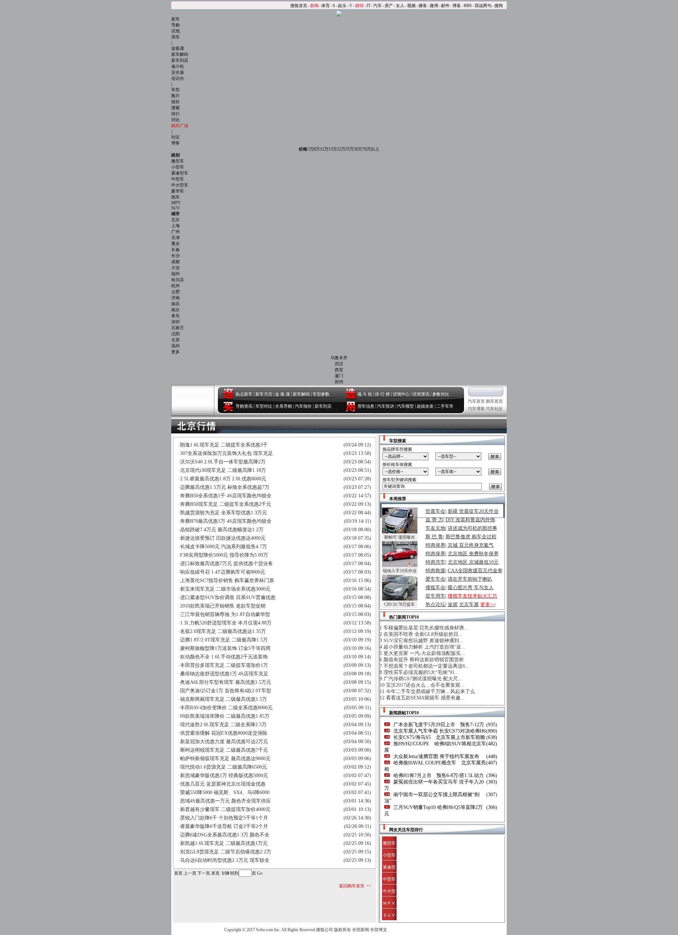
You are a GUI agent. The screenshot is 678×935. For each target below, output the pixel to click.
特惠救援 (435, 570)
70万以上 (370, 149)
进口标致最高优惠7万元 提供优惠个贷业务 (226, 563)
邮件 (445, 5)
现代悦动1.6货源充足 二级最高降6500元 (223, 767)
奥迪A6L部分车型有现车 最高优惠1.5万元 (225, 682)
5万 (310, 149)
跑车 (175, 197)
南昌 (175, 303)
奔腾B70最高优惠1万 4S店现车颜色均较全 (226, 521)
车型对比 (263, 406)
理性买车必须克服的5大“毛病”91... (421, 672)
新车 (175, 19)
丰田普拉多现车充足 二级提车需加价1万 (224, 665)
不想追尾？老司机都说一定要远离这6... (426, 666)
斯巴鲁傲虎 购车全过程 (471, 536)
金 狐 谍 (282, 394)
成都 (175, 261)
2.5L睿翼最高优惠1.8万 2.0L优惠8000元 (223, 478)
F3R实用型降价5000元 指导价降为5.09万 (224, 555)
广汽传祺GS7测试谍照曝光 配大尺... (422, 678)
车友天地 (435, 528)
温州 (175, 345)
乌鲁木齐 (339, 357)
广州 (175, 231)
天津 (175, 237)
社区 (175, 137)
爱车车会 (435, 579)
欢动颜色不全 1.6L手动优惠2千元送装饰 (224, 656)
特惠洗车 (435, 562)
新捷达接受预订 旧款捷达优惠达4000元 (223, 538)
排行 (175, 113)
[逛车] (227, 393)
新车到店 (179, 60)
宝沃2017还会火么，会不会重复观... (425, 685)
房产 (389, 5)
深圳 (175, 321)
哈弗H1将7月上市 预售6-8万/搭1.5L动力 (438, 775)
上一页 (190, 873)
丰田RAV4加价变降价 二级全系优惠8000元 (226, 707)
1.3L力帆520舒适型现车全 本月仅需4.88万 (226, 623)
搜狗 (498, 5)
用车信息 (365, 406)
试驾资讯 (420, 394)
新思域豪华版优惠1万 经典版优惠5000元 (224, 775)
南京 (175, 309)
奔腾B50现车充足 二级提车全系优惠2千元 (225, 504)
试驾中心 (401, 394)
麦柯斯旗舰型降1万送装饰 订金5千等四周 (225, 648)
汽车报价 (303, 406)
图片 (175, 95)
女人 (400, 5)
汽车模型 (405, 406)
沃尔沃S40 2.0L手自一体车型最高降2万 (223, 461)
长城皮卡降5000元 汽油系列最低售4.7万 (223, 546)
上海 (175, 225)
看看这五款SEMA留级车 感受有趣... (425, 697)
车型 (175, 89)
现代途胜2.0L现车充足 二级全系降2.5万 (223, 724)
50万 (358, 149)
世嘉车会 (435, 511)
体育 (325, 5)
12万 (324, 149)
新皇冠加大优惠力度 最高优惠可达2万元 (224, 741)
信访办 (177, 78)
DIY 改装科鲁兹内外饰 (470, 519)
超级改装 (425, 406)
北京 (175, 219)
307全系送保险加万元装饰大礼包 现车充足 (226, 453)
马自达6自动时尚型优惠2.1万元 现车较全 (224, 860)
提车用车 (435, 596)
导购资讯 (244, 406)
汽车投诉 (385, 406)
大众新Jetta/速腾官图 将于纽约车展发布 (435, 756)
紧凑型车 (179, 173)
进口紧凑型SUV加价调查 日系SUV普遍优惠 (227, 597)
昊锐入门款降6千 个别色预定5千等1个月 (224, 818)
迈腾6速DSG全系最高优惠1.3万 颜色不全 (224, 835)
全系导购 (283, 406)
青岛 (175, 315)
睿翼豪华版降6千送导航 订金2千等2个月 (224, 826)
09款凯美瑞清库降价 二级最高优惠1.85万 (224, 716)
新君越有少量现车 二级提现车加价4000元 (225, 809)
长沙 (175, 255)
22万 (341, 149)
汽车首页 (476, 401)
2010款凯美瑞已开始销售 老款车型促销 (223, 606)
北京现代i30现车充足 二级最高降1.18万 (223, 470)
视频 (411, 5)
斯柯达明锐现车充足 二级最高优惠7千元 (224, 750)
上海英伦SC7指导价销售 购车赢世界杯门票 (227, 580)
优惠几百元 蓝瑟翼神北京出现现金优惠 (223, 784)
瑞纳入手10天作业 (400, 570)
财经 (359, 5)
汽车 (377, 5)
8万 (317, 149)
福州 (175, 273)
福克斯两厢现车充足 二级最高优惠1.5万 (223, 699)
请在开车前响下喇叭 (470, 579)
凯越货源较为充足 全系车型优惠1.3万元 (223, 512)
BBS (468, 5)
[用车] (350, 406)
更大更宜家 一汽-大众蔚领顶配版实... (424, 653)
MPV (176, 202)
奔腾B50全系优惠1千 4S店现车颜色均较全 (226, 495)
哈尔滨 (177, 279)
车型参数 (321, 394)
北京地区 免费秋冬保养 (473, 553)
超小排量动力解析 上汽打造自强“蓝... (424, 647)
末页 (215, 873)
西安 (339, 369)
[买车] (227, 406)
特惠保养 (435, 545)
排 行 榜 (382, 394)
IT (368, 5)
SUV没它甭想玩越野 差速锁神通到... (423, 640)
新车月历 (263, 394)
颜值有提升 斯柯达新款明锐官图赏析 (423, 659)
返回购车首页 (351, 885)
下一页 (203, 873)
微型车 (177, 161)
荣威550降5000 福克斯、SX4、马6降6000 (224, 792)
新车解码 (179, 54)
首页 (178, 873)
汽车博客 (476, 408)
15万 (332, 149)
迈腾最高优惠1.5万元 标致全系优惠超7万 (224, 487)
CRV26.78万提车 (399, 604)
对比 (175, 119)
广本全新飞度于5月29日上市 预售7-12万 (438, 724)
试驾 (175, 31)
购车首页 (494, 401)
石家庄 (177, 327)
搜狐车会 (435, 587)
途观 (453, 604)
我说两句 (483, 5)
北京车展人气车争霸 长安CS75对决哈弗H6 (439, 731)
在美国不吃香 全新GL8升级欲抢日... (423, 634)
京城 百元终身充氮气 (471, 545)
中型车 (177, 179)
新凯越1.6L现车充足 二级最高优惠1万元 (224, 843)
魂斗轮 (177, 66)
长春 (175, 249)
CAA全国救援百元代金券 (475, 570)
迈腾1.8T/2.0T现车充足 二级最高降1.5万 (224, 640)
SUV (175, 208)
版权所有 (342, 929)
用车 (175, 37)
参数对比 (440, 394)
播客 (422, 5)
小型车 (177, 167)
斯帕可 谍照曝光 (399, 537)
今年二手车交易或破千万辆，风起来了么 (430, 691)
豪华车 (177, 191)
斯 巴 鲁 (434, 536)
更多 (175, 351)
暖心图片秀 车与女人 (471, 587)
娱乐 (342, 5)
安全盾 (177, 72)
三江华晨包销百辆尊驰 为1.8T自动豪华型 (225, 614)
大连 (175, 267)
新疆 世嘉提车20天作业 (473, 511)
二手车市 (444, 406)
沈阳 (175, 333)
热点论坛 (435, 604)
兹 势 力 (434, 519)
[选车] (350, 393)
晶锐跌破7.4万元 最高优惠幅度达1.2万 (221, 529)
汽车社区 (494, 408)
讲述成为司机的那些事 (472, 528)
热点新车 (244, 394)
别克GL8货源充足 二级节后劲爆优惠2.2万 (225, 851)
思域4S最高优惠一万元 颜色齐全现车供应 (225, 801)
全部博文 (378, 929)
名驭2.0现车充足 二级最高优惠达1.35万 (223, 631)
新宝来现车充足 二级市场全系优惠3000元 (225, 589)
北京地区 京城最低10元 (473, 562)
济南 (175, 297)
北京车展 (469, 604)
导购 (175, 25)
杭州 (175, 285)
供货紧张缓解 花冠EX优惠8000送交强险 (223, 733)
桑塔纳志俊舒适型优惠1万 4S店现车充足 (224, 673)
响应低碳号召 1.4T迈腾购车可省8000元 (222, 572)
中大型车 (179, 185)
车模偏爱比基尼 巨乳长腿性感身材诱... (425, 628)
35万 (349, 149)
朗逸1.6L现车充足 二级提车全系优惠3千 (224, 445)
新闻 (314, 5)
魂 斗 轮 (364, 394)
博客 (456, 5)
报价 (175, 101)
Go (259, 873)
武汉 (339, 363)
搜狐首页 (298, 5)
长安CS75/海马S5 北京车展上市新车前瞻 (438, 737)
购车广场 (179, 125)
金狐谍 (177, 48)
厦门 (339, 375)
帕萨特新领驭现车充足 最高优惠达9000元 (225, 758)
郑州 (339, 381)
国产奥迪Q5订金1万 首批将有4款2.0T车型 (225, 690)
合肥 (175, 291)
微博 (434, 5)
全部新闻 (360, 929)
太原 (175, 339)
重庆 (175, 243)
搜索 (175, 107)
